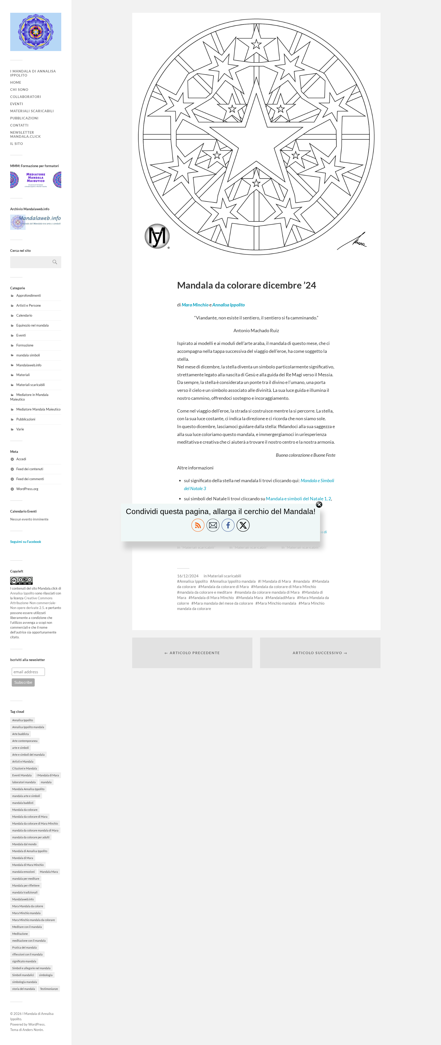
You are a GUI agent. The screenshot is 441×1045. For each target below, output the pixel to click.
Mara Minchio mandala (26, 913)
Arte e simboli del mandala (28, 754)
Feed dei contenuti (29, 469)
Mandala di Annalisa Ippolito (29, 851)
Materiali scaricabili (32, 111)
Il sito (16, 144)
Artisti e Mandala (22, 761)
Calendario (24, 315)
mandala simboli (28, 355)
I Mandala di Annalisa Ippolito (33, 73)
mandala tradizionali (25, 892)
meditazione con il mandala (29, 940)
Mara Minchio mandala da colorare (33, 920)
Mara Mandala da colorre (27, 906)
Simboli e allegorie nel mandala (31, 968)
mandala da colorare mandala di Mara (35, 830)
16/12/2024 (188, 576)
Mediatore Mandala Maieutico (38, 409)
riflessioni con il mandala (27, 954)
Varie (20, 429)
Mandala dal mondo (24, 844)
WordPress (36, 1024)
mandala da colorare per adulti (31, 837)
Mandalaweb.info (28, 365)
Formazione (24, 345)
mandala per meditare (25, 878)
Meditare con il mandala (27, 926)
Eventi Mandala (22, 775)
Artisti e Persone (28, 305)
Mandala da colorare (25, 809)
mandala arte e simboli (26, 796)
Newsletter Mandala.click (25, 134)
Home (15, 82)
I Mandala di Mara (48, 775)
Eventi (16, 104)
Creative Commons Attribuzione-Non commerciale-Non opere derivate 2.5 (33, 603)
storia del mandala (23, 988)
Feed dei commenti (30, 479)
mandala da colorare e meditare (205, 592)
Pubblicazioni (24, 118)
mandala (46, 782)
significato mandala (24, 961)
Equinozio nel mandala (32, 325)
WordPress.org (27, 489)
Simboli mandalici (23, 975)
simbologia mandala (24, 982)
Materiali (23, 375)
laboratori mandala (24, 782)
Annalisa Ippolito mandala (28, 727)
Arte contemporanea (25, 740)
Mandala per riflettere (26, 885)
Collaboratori (25, 97)
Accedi (21, 459)
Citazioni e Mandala (24, 768)
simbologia (46, 975)
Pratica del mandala (24, 947)
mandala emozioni (23, 871)
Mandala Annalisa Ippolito (28, 789)
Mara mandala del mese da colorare (223, 603)
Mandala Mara (49, 871)
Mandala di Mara (22, 858)
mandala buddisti (22, 802)
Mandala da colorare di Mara (29, 816)
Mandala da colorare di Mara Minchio (35, 823)
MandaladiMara (281, 597)
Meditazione (20, 933)
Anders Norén (32, 1030)
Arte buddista (20, 734)
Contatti (19, 125)
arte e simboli (20, 747)
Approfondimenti (28, 295)
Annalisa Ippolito (22, 593)
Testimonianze (49, 988)
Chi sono (19, 90)
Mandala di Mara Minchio (28, 864)
